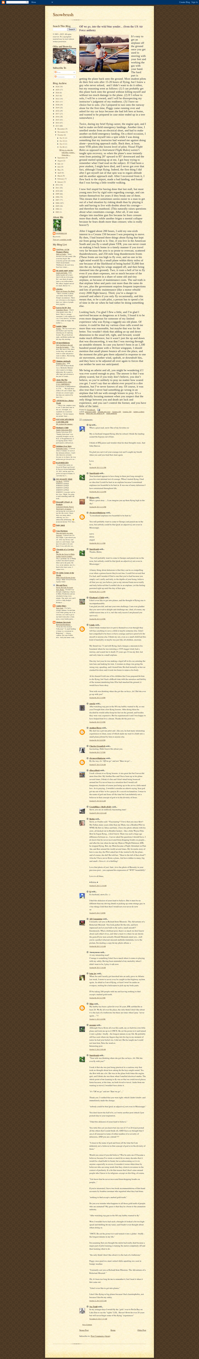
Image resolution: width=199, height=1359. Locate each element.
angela (92, 703)
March (60, 176)
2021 (58, 101)
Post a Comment (87, 1325)
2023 (58, 95)
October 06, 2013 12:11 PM (97, 467)
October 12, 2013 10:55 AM (97, 1301)
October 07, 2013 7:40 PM (97, 913)
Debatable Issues (62, 448)
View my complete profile (62, 239)
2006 (58, 203)
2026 (58, 86)
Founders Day (61, 363)
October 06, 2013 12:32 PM (97, 507)
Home (113, 1330)
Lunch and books (62, 273)
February (61, 179)
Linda (92, 624)
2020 (58, 105)
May (59, 170)
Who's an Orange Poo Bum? (65, 291)
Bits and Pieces (61, 585)
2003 (58, 212)
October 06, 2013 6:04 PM (97, 740)
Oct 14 (62, 141)
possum (92, 1024)
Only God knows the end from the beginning (64, 346)
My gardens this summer (64, 424)
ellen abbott (94, 770)
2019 (58, 107)
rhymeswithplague (63, 342)
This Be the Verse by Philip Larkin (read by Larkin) (65, 555)
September (62, 157)
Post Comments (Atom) (100, 1336)
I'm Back (59, 481)
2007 (58, 200)
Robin (92, 818)
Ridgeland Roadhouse (63, 624)
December (61, 129)
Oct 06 (62, 147)
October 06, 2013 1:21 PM (97, 592)
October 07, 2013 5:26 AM (97, 765)
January (61, 182)
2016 (58, 116)
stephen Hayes (95, 727)
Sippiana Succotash (63, 622)
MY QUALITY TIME (64, 479)
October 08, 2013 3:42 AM (97, 946)
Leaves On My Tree (63, 307)
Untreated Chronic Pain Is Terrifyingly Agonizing (65, 508)
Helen (92, 497)
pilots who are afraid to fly (95, 413)
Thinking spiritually (63, 361)
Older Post (141, 1330)
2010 (58, 191)
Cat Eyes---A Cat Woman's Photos (62, 250)
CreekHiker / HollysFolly (100, 806)
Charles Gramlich (97, 745)
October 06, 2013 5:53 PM (97, 722)
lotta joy (93, 973)
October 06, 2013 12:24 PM (97, 492)
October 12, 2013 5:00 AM (97, 1049)
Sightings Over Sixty (64, 446)
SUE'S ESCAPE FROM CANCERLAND (65, 420)
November (62, 132)
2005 (58, 206)
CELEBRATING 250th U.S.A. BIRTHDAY (63, 383)
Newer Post (84, 1330)
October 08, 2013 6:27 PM (97, 998)
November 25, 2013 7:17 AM (98, 1319)
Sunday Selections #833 (64, 430)
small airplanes (111, 413)
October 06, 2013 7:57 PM (97, 752)
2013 (58, 126)
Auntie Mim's (61, 606)
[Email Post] (99, 410)
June (59, 166)
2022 (58, 98)
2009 (58, 194)
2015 (58, 120)
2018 (58, 111)
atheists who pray (104, 412)
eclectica (59, 289)
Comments (60, 77)
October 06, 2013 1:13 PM (97, 543)
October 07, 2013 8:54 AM (97, 801)
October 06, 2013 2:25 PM (97, 619)
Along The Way (62, 380)
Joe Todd (93, 1306)
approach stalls (90, 412)
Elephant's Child (62, 427)
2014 (58, 123)
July (59, 164)
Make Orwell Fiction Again (65, 577)
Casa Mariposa (62, 531)
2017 (58, 114)
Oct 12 (62, 144)
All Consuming (95, 918)
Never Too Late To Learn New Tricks (64, 588)
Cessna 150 (116, 412)
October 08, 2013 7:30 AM (97, 968)
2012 (58, 185)
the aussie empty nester (64, 270)
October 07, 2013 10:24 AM (97, 813)
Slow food (59, 608)
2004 (58, 209)
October (61, 135)
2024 (58, 92)
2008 (58, 197)
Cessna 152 (127, 412)
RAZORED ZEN (62, 462)
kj (90, 424)
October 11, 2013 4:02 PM (97, 1019)
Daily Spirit (60, 525)
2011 (58, 188)
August (60, 160)
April (60, 173)
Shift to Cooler (61, 254)
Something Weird (62, 310)
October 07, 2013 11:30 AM (97, 886)
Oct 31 (62, 138)
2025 (58, 89)
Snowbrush (63, 14)
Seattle (58, 328)
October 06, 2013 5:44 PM (97, 698)
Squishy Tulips (61, 326)
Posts (58, 72)
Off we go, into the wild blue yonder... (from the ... (67, 152)
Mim (91, 1003)
